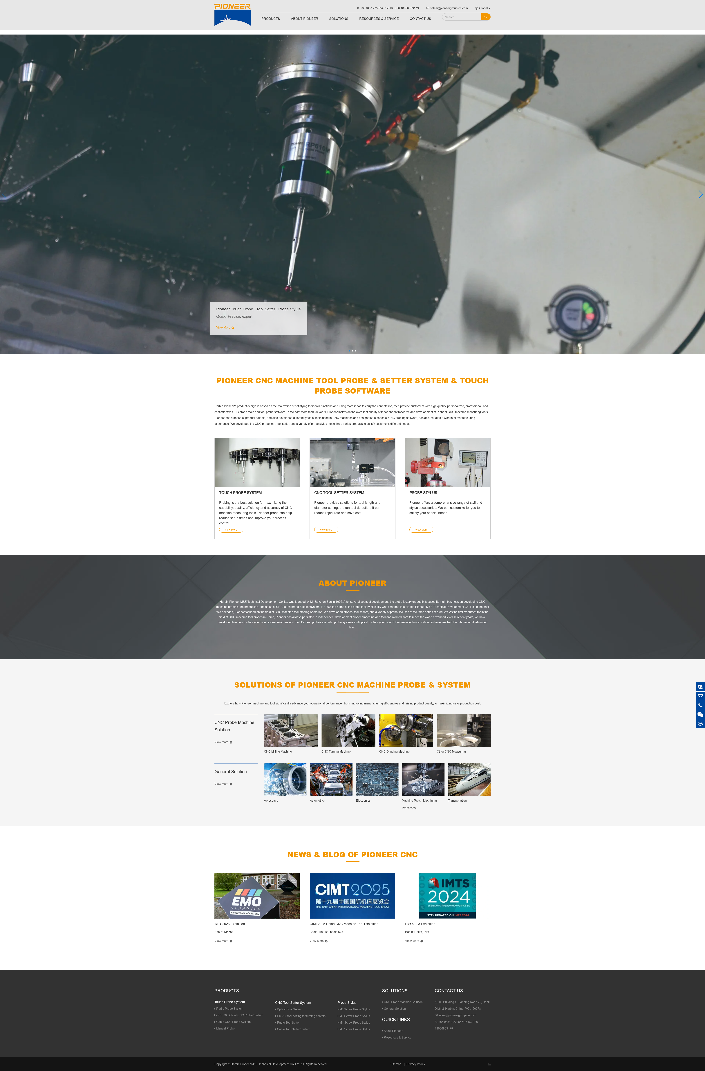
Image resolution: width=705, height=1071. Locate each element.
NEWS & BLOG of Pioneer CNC (352, 854)
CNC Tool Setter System (339, 493)
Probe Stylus (423, 493)
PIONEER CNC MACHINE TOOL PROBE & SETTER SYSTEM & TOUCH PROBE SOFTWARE (352, 385)
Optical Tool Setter (288, 1009)
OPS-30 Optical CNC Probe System (239, 1015)
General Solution (230, 771)
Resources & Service (379, 19)
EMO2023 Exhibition (420, 924)
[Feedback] (700, 723)
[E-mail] (700, 696)
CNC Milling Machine (278, 751)
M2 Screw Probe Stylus (354, 1009)
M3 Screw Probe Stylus (354, 1016)
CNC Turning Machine (336, 751)
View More (225, 327)
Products (270, 19)
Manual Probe (225, 1028)
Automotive (317, 800)
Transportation (457, 800)
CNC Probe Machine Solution (234, 726)
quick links (396, 1019)
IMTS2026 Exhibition (229, 924)
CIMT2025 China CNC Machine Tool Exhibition (344, 924)
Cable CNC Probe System (233, 1021)
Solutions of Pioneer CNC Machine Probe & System (352, 684)
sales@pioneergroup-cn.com (447, 8)
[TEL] (700, 705)
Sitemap (396, 1064)
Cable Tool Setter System (293, 1029)
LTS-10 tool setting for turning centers (301, 1016)
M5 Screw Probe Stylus (354, 1029)
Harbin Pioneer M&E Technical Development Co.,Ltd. (265, 1064)
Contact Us (420, 19)
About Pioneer (304, 19)
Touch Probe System (240, 493)
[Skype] (700, 686)
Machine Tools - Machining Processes (419, 804)
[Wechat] (700, 714)
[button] (700, 194)
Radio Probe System (229, 1008)
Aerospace (271, 800)
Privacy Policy (415, 1064)
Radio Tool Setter (288, 1022)
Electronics (363, 800)
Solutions (338, 19)
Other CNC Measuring (451, 751)
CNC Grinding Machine (394, 751)
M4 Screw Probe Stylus (354, 1022)
